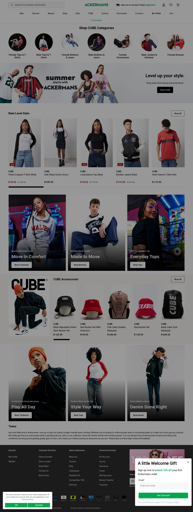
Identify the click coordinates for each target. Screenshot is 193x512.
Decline (39, 505)
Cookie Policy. (27, 499)
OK (16, 505)
